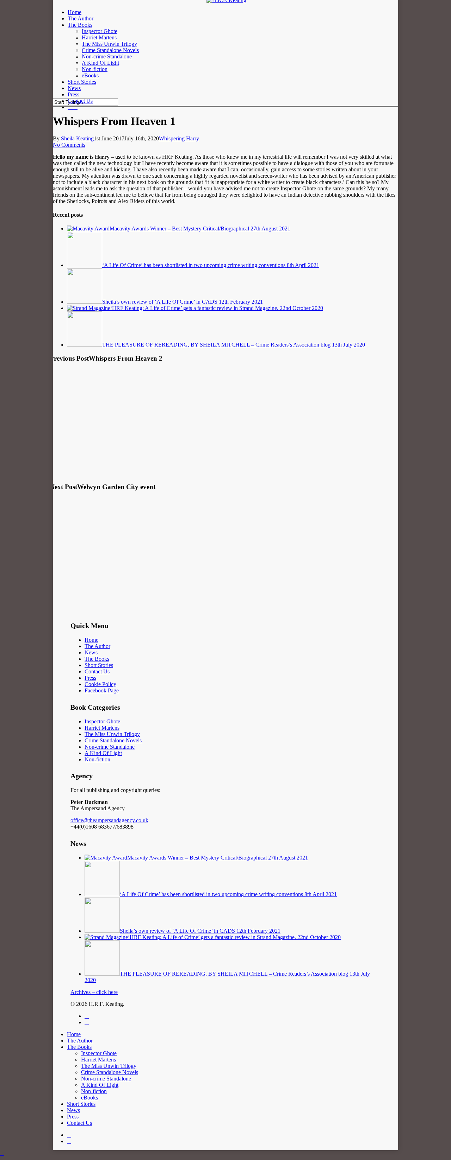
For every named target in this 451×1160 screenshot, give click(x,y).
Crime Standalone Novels (113, 740)
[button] (2, 1153)
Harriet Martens (102, 728)
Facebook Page (102, 690)
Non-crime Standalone (110, 747)
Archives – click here (94, 992)
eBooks (89, 1098)
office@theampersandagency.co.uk (109, 820)
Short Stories (99, 665)
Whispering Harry (179, 138)
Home (91, 640)
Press (90, 678)
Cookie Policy (100, 684)
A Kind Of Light (103, 753)
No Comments (69, 145)
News (91, 652)
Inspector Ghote (102, 721)
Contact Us (97, 671)
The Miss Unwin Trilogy (112, 734)
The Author (97, 646)
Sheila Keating (77, 138)
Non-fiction (97, 759)
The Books (97, 659)
